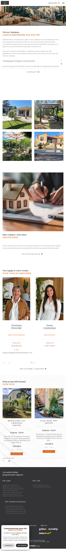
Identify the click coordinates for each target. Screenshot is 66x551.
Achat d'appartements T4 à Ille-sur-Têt (15, 510)
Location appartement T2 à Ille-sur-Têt (15, 511)
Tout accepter (21, 545)
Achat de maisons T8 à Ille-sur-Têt (14, 506)
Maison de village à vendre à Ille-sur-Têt (13, 488)
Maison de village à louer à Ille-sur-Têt (13, 496)
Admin (32, 541)
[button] (9, 461)
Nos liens (36, 541)
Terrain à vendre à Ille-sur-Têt (10, 490)
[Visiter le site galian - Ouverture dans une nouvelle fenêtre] (48, 529)
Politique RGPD (42, 541)
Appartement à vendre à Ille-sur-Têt (12, 487)
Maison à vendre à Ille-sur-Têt (10, 485)
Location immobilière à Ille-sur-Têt (42, 487)
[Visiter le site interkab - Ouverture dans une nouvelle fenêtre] (45, 533)
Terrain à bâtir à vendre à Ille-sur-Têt (12, 492)
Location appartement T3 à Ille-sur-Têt (15, 513)
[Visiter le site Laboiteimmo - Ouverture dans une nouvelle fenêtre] (33, 544)
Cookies (47, 541)
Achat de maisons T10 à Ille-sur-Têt (14, 508)
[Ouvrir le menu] (63, 3)
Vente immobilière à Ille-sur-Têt (41, 485)
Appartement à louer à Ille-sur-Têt (11, 494)
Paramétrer (8, 545)
